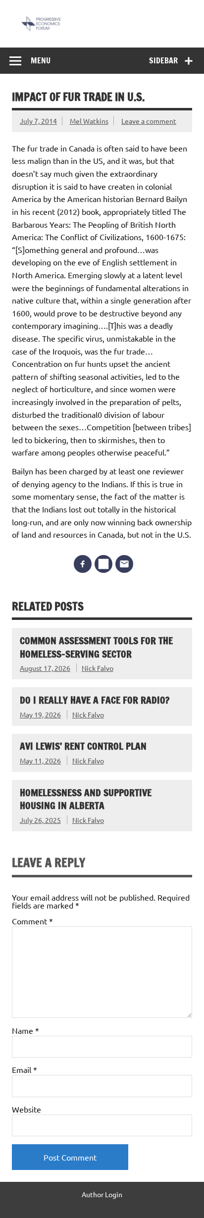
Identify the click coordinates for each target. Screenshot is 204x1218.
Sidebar (163, 60)
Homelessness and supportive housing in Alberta (86, 799)
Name (25, 1030)
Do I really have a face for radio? (94, 700)
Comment (32, 921)
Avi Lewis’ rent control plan (83, 746)
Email (24, 1069)
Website (26, 1109)
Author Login (102, 1194)
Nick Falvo (97, 667)
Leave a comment (148, 120)
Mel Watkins (89, 120)
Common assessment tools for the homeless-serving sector (96, 647)
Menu (41, 60)
